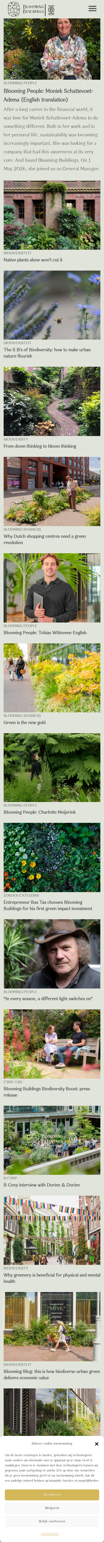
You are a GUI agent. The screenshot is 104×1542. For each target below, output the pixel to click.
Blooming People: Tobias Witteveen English (45, 633)
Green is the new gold (24, 722)
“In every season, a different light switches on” (48, 999)
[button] (96, 1443)
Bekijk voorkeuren (52, 1521)
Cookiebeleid (50, 1534)
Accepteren (52, 1495)
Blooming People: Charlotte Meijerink (40, 812)
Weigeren (52, 1508)
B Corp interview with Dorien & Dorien (42, 1185)
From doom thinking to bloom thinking (40, 446)
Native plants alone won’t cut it (33, 260)
